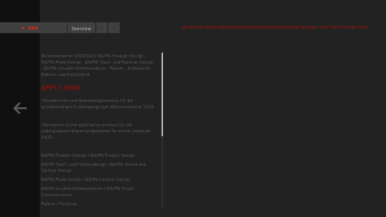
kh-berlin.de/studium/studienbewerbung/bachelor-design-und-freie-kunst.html (275, 27)
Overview (81, 28)
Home (29, 28)
